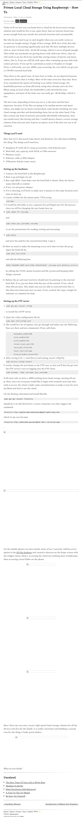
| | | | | (22, 2)
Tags (24, 2)
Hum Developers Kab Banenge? (21, 789)
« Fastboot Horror (12, 804)
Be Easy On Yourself (15, 796)
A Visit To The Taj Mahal (18, 792)
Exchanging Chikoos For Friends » (61, 804)
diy (17, 21)
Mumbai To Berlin (14, 786)
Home (6, 2)
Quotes (18, 2)
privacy (23, 21)
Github (30, 2)
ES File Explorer (24, 552)
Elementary (14, 814)
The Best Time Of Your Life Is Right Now (25, 782)
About (12, 2)
